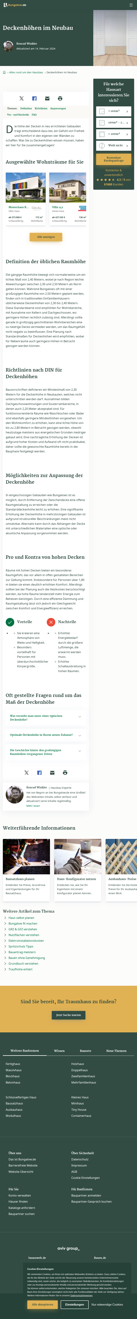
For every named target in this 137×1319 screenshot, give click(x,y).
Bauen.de (100, 1258)
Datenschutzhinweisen (81, 1295)
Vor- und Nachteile (18, 115)
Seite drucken (60, 98)
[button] (131, 5)
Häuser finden (18, 1201)
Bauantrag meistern (22, 952)
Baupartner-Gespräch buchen (91, 1201)
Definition (26, 108)
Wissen (59, 1051)
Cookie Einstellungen (85, 1178)
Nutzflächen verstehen (24, 935)
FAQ (34, 115)
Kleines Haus (80, 1097)
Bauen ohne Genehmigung (27, 958)
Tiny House (78, 1110)
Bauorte (85, 1051)
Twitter (21, 98)
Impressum (79, 1165)
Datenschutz (79, 1159)
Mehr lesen (33, 805)
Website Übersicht (21, 1172)
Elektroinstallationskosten (26, 941)
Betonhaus (13, 1082)
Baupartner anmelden (86, 1195)
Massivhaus (14, 1070)
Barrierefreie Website (23, 1165)
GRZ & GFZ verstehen (23, 929)
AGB (74, 1172)
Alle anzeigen (46, 237)
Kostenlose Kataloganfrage (114, 159)
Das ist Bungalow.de (22, 1159)
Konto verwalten (20, 1195)
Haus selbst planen (21, 918)
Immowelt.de (37, 1258)
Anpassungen (58, 108)
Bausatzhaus (14, 1103)
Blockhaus (13, 1076)
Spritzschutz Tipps (21, 946)
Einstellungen (74, 1304)
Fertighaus (13, 1064)
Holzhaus (77, 1064)
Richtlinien (41, 108)
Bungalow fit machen (23, 923)
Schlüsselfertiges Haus (21, 1097)
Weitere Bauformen (25, 1051)
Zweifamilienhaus (83, 1076)
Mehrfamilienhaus (83, 1082)
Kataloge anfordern (22, 1208)
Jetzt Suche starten (68, 1015)
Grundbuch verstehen (23, 964)
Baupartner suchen (22, 1214)
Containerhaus (81, 1116)
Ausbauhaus (14, 1110)
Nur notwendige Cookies (107, 1304)
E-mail (47, 98)
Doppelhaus (79, 1070)
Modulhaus (13, 1116)
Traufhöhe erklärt (20, 969)
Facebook (34, 98)
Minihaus (77, 1103)
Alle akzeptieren (42, 1304)
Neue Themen (116, 1051)
